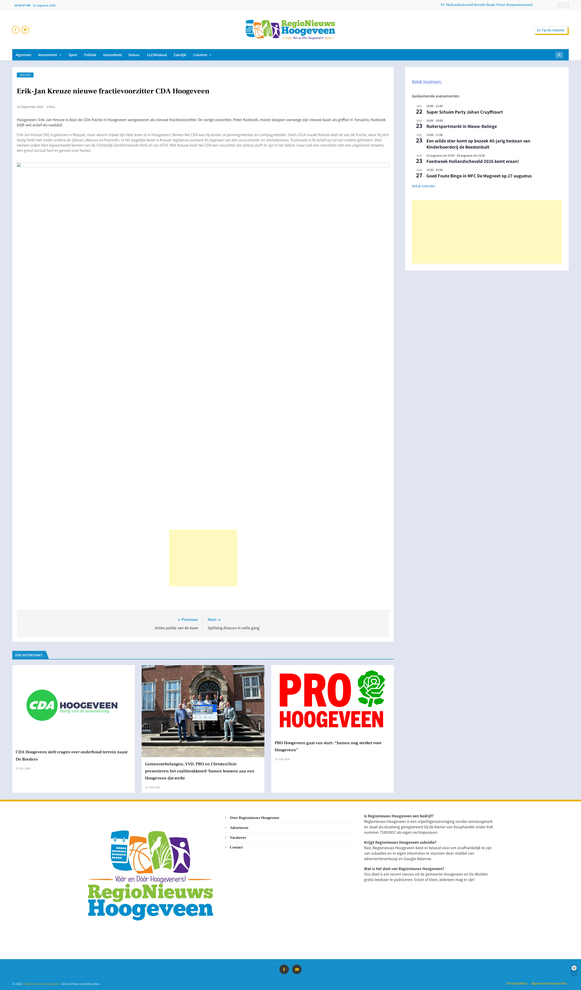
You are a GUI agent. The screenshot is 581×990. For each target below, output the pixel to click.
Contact (236, 847)
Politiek (90, 54)
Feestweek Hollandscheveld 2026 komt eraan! (472, 161)
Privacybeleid (517, 983)
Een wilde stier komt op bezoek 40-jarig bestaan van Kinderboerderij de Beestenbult (478, 144)
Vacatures (238, 837)
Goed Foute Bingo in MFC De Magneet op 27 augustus (479, 176)
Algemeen (23, 54)
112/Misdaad (157, 54)
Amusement (47, 54)
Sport (72, 54)
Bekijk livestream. (427, 81)
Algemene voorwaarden (549, 983)
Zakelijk (180, 54)
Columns (200, 54)
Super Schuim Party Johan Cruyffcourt (464, 112)
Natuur (134, 54)
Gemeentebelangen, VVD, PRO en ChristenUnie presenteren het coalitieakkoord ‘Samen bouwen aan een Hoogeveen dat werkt (199, 771)
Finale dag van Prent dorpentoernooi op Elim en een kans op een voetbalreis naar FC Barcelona (455, 5)
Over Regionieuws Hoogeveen (254, 817)
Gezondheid (112, 54)
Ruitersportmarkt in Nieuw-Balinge (461, 126)
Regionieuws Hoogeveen (41, 983)
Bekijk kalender (423, 186)
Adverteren (239, 827)
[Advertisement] (203, 558)
